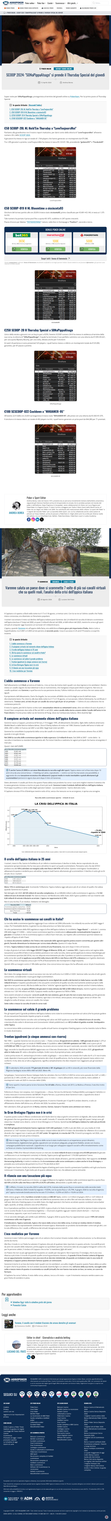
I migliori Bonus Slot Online (94, 1466)
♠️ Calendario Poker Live (88, 8)
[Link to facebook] (29, 519)
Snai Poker (34, 1411)
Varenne (21, 628)
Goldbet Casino (62, 1420)
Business (55, 582)
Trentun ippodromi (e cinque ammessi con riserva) (28, 661)
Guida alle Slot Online (92, 1457)
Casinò (49, 3)
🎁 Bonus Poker (9, 8)
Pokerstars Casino (63, 1416)
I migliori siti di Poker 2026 (93, 1427)
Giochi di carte (8, 1444)
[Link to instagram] (33, 519)
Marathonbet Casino (64, 1440)
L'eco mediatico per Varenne (21, 670)
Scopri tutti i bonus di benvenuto (54, 258)
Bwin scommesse (36, 1465)
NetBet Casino (62, 1427)
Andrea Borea (68, 82)
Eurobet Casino (62, 1431)
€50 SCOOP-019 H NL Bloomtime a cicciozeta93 (28, 112)
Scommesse (60, 3)
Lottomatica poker (36, 1422)
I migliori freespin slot (92, 1463)
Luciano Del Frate (67, 599)
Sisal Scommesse (36, 1443)
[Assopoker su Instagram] (22, 1394)
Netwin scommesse (37, 1471)
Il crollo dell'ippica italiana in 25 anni (24, 649)
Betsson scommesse (37, 1437)
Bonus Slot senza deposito (93, 1459)
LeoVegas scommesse (38, 1447)
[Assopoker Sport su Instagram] (73, 1394)
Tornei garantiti (71, 8)
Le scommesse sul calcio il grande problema (26, 658)
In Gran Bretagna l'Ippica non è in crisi (24, 664)
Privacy (6, 1409)
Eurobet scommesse (37, 1441)
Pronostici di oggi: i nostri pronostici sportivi (12, 1439)
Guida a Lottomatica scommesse (42, 1450)
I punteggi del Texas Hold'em (13, 1431)
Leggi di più (55, 1369)
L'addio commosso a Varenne (21, 643)
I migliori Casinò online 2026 (94, 1416)
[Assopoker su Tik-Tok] (36, 1394)
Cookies (6, 1407)
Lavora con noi (8, 1411)
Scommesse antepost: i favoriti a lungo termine (95, 1445)
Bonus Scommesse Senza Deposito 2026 (93, 1434)
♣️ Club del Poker (47, 8)
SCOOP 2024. (25, 135)
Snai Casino (61, 1422)
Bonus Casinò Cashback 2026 (94, 1442)
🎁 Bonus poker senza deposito (28, 8)
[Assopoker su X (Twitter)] (44, 1394)
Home (4, 13)
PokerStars (74, 96)
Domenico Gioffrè (24, 1326)
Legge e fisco (68, 582)
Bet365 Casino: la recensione (67, 1409)
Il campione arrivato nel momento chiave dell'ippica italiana (32, 646)
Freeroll (60, 8)
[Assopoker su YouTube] (29, 1394)
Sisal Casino (61, 1418)
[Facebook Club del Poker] (66, 1394)
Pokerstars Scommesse (38, 1452)
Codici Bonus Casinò (91, 1455)
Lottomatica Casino (64, 1414)
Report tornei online (64, 69)
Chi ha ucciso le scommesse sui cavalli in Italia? (28, 652)
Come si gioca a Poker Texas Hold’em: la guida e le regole (13, 1428)
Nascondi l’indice (35, 105)
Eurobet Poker (35, 1424)
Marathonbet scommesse (39, 1473)
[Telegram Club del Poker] (59, 1394)
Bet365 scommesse (37, 1439)
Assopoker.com (35, 1379)
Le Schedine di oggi (10, 1442)
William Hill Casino (64, 1437)
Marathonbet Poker (37, 1427)
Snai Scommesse (36, 1445)
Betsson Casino (62, 1407)
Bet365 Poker (35, 1414)
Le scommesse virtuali (18, 655)
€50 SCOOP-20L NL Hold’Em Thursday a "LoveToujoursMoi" (31, 109)
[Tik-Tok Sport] (95, 1394)
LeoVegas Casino (63, 1429)
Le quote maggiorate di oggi (94, 1453)
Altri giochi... (72, 3)
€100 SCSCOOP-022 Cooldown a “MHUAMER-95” (28, 118)
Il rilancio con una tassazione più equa (24, 667)
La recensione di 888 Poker (40, 1416)
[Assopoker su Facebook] (51, 1394)
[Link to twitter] (42, 519)
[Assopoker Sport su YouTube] (88, 1394)
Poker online (29, 3)
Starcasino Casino (63, 1433)
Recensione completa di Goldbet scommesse (39, 1461)
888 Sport (33, 1454)
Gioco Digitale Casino (65, 1435)
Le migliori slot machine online (95, 1461)
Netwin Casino (62, 1411)
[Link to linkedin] (37, 519)
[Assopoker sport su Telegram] (81, 1394)
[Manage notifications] (106, 1517)
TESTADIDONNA (34, 222)
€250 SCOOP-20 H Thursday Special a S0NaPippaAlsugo (31, 115)
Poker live (40, 3)
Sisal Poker (34, 1409)
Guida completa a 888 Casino (67, 1424)
